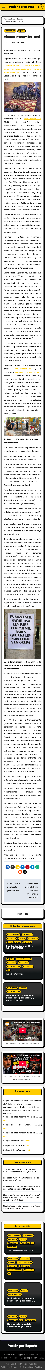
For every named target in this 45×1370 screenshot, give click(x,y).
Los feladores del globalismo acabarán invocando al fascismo (31, 890)
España (21, 31)
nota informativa (32, 119)
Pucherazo (28, 966)
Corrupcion (27, 935)
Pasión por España (21, 6)
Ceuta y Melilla (13, 935)
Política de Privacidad (27, 1364)
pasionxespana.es (23, 369)
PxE (9, 42)
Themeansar (38, 1358)
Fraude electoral (24, 959)
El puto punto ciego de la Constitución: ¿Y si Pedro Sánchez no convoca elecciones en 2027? (21, 1197)
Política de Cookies (9, 1367)
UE (8, 970)
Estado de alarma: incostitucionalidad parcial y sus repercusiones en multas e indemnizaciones (22, 69)
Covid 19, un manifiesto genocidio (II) (13, 887)
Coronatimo (10, 31)
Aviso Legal (11, 1364)
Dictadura (11, 938)
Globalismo (33, 938)
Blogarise (25, 1358)
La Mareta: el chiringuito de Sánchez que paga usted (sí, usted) (20, 998)
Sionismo (27, 942)
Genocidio (11, 963)
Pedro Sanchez (13, 942)
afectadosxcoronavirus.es (27, 372)
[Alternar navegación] (3, 6)
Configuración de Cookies (31, 1367)
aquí (5, 1120)
